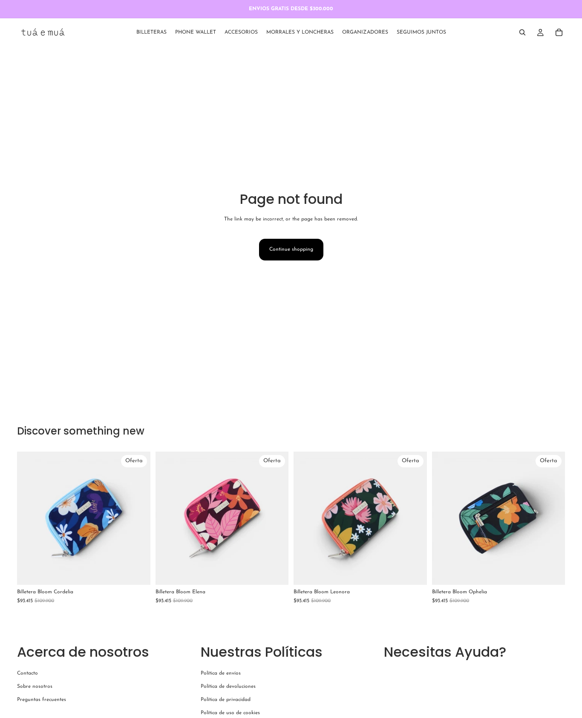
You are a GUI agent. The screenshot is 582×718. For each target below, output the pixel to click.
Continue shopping (291, 249)
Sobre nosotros (34, 686)
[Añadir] (137, 571)
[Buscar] (522, 32)
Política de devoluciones (228, 686)
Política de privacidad (226, 699)
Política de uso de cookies (230, 713)
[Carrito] (559, 32)
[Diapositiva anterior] (30, 518)
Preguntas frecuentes (41, 699)
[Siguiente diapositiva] (137, 518)
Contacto (27, 673)
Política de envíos (221, 673)
